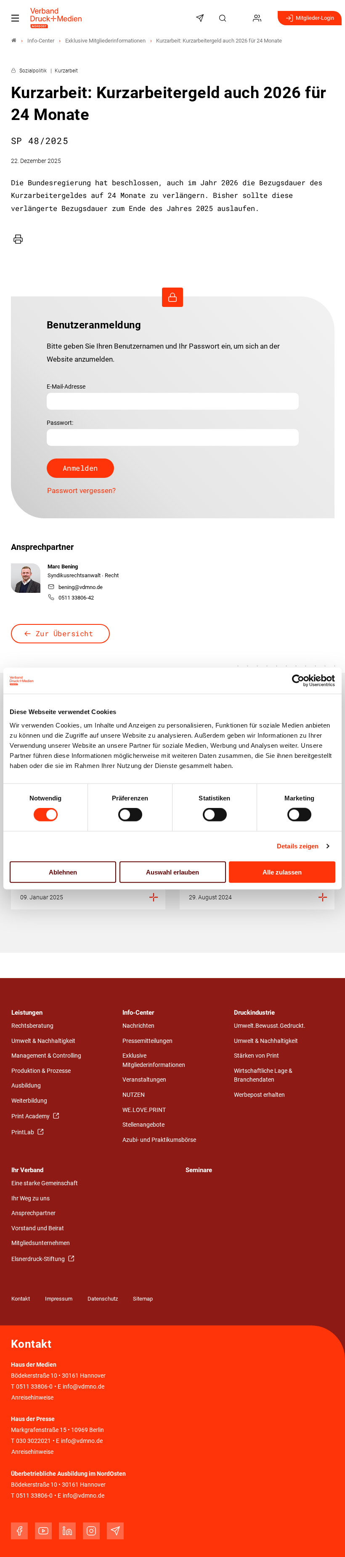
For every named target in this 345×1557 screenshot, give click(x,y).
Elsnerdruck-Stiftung (38, 1259)
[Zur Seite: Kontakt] (241, 18)
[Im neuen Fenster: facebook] (19, 1530)
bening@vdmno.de (80, 587)
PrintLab (23, 1132)
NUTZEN (133, 1094)
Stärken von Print (256, 1055)
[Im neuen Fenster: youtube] (43, 1530)
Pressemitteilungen (147, 1041)
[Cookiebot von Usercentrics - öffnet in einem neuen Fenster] (298, 681)
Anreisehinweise (32, 1397)
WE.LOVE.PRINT (144, 1110)
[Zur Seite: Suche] (224, 18)
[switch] (130, 814)
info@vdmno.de (83, 1386)
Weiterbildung (29, 1100)
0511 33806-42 (76, 598)
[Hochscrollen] (327, 1539)
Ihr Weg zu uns (30, 1198)
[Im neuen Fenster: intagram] (91, 1530)
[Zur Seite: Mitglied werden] (258, 18)
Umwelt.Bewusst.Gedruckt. (269, 1025)
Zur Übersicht (64, 633)
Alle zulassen (282, 871)
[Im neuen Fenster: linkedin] (67, 1530)
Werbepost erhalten (259, 1094)
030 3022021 (33, 1441)
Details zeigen (297, 846)
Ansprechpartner (33, 1213)
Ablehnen (63, 871)
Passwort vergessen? (81, 490)
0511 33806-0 (34, 1386)
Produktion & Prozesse (41, 1070)
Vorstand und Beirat (37, 1228)
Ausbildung (26, 1085)
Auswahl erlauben (172, 871)
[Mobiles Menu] (15, 18)
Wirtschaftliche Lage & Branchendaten (263, 1075)
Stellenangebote (143, 1124)
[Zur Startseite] (56, 18)
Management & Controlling (46, 1055)
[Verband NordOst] (14, 40)
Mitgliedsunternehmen (40, 1243)
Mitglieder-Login (315, 18)
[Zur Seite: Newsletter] (201, 18)
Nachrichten (138, 1025)
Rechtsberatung (32, 1025)
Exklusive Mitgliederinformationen (153, 1060)
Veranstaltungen (144, 1079)
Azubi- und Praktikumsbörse (159, 1140)
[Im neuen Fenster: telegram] (115, 1530)
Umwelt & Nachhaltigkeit (43, 1041)
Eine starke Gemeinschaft (44, 1183)
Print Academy (31, 1116)
